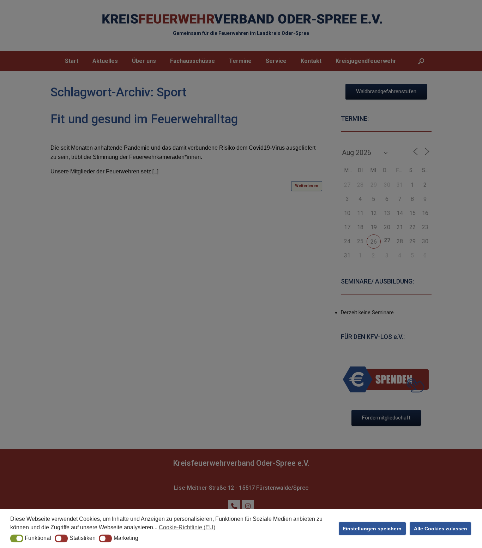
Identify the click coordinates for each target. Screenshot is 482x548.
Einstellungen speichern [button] (372, 528)
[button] (16, 538)
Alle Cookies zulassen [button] (440, 528)
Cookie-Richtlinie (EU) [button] (187, 527)
